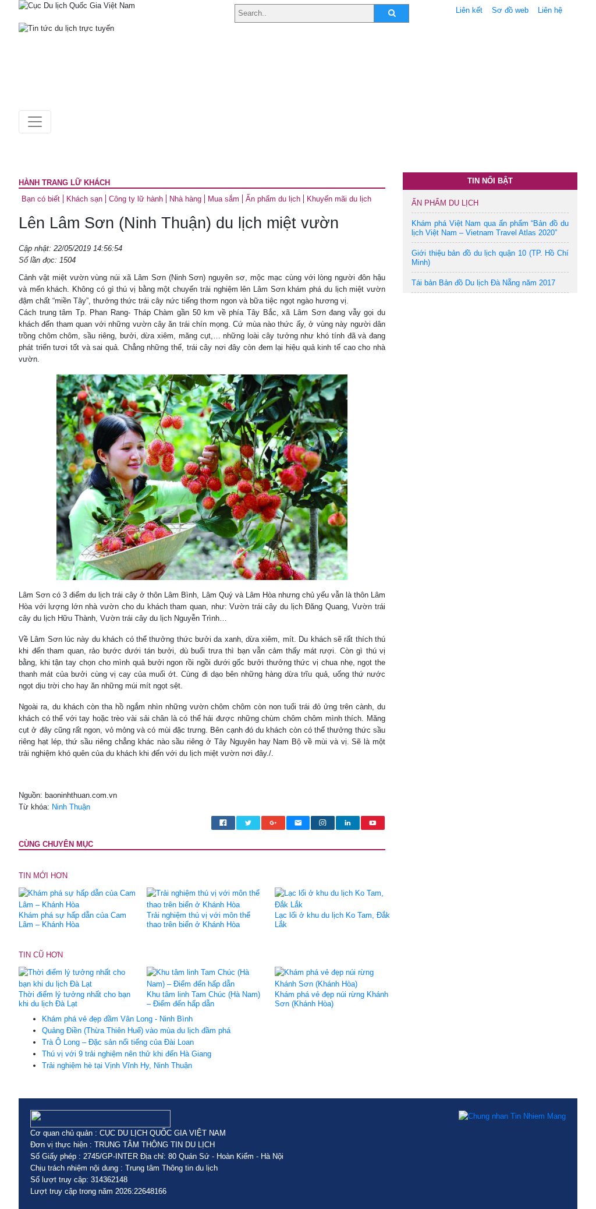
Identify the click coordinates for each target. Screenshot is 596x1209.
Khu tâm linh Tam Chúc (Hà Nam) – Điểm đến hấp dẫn (203, 999)
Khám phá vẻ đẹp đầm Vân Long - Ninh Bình (117, 1018)
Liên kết (469, 10)
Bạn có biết (41, 199)
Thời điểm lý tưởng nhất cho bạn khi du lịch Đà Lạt (74, 999)
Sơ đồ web (510, 10)
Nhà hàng (185, 199)
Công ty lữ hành (136, 199)
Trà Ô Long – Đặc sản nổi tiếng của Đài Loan (118, 1042)
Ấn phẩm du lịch (273, 199)
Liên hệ (550, 10)
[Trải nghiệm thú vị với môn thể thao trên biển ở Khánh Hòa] (206, 898)
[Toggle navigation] (35, 121)
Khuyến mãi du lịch (339, 199)
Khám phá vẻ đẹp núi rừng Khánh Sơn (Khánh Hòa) (331, 999)
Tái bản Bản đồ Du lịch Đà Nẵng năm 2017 (483, 282)
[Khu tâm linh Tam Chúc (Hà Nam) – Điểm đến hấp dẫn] (206, 978)
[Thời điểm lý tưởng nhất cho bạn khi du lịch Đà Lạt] (78, 978)
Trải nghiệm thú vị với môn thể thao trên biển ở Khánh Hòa (198, 920)
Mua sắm (223, 199)
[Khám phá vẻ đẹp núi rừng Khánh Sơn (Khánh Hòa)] (334, 978)
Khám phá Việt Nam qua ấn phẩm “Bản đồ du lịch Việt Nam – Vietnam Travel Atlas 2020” (490, 228)
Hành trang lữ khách (64, 182)
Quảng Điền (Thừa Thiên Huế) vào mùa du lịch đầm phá (136, 1030)
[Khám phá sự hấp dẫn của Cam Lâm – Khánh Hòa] (78, 898)
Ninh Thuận (71, 807)
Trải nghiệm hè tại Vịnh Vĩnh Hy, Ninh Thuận (117, 1065)
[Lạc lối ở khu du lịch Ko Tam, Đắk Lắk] (334, 898)
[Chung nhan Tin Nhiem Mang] (512, 1116)
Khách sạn (84, 199)
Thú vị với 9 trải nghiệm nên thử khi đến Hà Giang (126, 1053)
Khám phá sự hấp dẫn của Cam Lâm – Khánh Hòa (72, 920)
